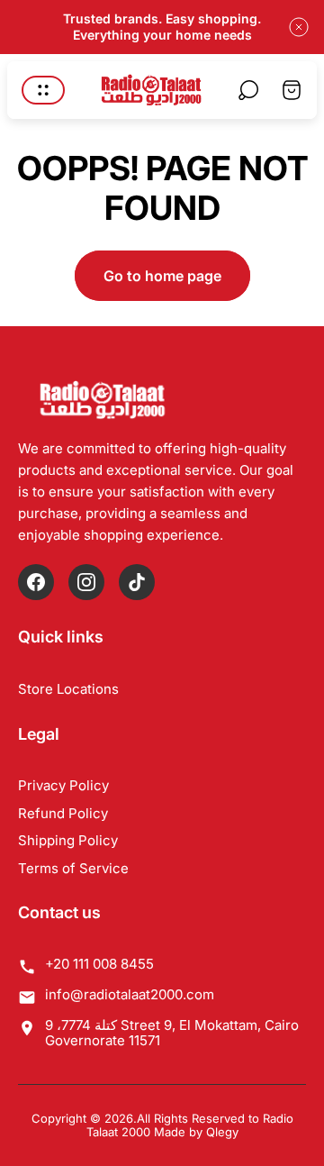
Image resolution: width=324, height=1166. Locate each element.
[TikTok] (137, 582)
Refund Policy (63, 813)
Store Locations (68, 688)
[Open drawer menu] (43, 90)
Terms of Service (73, 868)
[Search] (248, 90)
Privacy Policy (63, 785)
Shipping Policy (68, 840)
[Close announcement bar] (299, 27)
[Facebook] (36, 582)
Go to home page (162, 276)
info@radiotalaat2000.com (129, 994)
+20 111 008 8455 (99, 963)
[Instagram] (86, 582)
